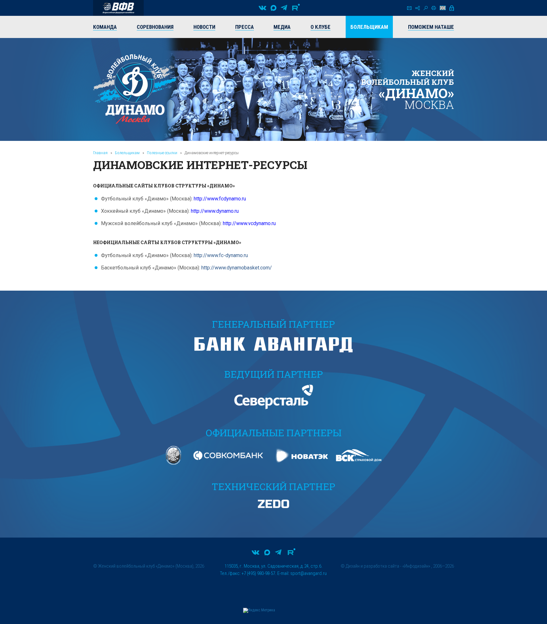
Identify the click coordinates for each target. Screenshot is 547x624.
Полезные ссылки (162, 152)
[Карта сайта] (417, 8)
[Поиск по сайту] (426, 8)
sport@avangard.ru (308, 573)
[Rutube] (296, 7)
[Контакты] (409, 8)
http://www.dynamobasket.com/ (236, 268)
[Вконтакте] (262, 8)
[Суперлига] (118, 8)
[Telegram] (284, 8)
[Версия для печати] (433, 8)
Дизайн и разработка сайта (372, 566)
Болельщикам (127, 152)
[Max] (273, 8)
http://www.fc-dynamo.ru (221, 255)
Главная (100, 152)
